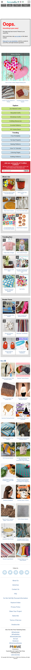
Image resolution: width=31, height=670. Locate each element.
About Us (15, 580)
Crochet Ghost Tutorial (23, 500)
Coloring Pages (15, 152)
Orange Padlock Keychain (9, 352)
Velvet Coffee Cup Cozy (22, 193)
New (2, 361)
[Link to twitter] (10, 572)
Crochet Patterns (15, 125)
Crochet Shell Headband (22, 352)
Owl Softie (22, 289)
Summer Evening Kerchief (8, 418)
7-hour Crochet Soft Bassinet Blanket (22, 316)
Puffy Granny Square (23, 519)
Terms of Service (15, 620)
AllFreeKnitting (15, 634)
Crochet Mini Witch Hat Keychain (23, 419)
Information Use (21, 167)
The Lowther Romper (22, 252)
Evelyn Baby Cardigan (9, 252)
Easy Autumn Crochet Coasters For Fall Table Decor (8, 480)
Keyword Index (15, 602)
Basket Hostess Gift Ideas (9, 270)
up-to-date (18, 36)
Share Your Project (15, 611)
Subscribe (15, 616)
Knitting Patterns (15, 156)
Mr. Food (15, 638)
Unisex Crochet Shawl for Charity (8, 101)
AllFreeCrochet (15, 632)
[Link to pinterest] (16, 572)
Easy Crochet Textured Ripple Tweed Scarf (8, 520)
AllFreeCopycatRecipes (15, 643)
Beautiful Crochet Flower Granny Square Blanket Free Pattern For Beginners (22, 480)
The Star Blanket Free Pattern (8, 439)
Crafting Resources (15, 121)
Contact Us (15, 589)
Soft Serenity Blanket (8, 458)
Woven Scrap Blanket (8, 559)
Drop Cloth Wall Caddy (22, 210)
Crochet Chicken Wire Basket (9, 316)
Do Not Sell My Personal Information (15, 598)
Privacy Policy (13, 167)
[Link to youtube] (27, 572)
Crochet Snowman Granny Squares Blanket (9, 290)
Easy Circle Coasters (9, 210)
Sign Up (26, 170)
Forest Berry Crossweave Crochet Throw (23, 439)
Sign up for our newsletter (10, 41)
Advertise (15, 585)
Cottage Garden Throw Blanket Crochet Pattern (23, 539)
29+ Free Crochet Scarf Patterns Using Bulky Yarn (22, 271)
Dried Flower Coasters (22, 227)
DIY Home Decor (15, 129)
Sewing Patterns (15, 144)
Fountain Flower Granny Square (22, 101)
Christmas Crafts (15, 117)
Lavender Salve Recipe (8, 539)
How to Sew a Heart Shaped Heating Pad (15, 82)
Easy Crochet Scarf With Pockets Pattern (8, 379)
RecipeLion (16, 641)
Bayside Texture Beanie (23, 378)
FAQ (15, 594)
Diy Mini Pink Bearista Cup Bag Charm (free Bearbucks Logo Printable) (22, 459)
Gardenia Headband (8, 500)
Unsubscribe (15, 624)
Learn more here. (15, 654)
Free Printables (15, 136)
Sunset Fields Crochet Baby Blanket (23, 559)
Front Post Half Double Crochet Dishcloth (9, 193)
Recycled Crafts (16, 113)
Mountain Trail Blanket (22, 333)
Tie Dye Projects (15, 140)
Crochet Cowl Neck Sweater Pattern (23, 399)
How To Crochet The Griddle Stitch (8, 399)
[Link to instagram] (21, 572)
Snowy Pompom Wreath (9, 334)
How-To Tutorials (15, 148)
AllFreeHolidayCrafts (15, 636)
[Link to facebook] (4, 572)
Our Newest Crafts (15, 108)
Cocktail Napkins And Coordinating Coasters (9, 228)
